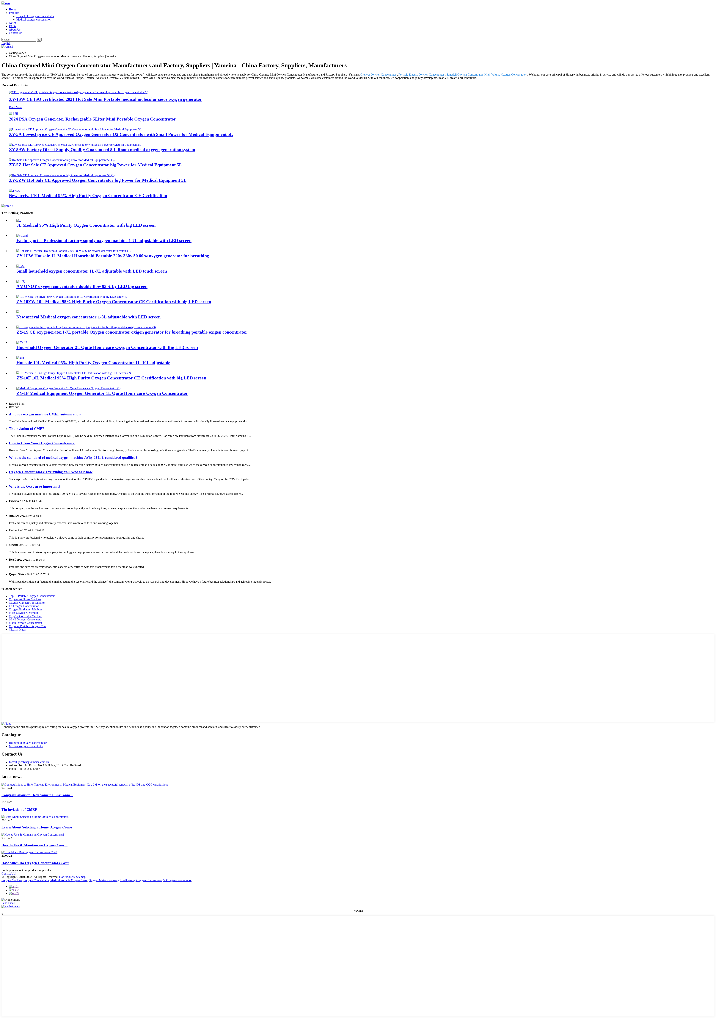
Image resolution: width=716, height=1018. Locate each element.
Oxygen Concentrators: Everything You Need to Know (50, 472)
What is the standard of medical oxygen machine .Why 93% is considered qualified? (73, 457)
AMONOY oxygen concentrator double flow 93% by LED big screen (81, 286)
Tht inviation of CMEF (27, 429)
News (12, 22)
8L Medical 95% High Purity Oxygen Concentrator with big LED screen (86, 225)
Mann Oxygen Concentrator (25, 622)
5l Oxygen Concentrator (177, 880)
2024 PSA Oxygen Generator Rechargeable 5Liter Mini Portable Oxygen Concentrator (92, 119)
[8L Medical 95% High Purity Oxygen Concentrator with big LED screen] (18, 220)
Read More (15, 107)
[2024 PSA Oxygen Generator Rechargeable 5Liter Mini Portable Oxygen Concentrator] (13, 113)
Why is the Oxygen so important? (34, 486)
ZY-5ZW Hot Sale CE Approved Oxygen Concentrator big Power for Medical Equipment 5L (97, 180)
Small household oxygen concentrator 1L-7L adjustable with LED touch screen (91, 271)
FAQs (12, 26)
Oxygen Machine (11, 880)
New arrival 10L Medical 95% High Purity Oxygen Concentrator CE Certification (88, 195)
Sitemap (81, 876)
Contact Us (15, 33)
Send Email (8, 903)
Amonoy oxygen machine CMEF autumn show (45, 414)
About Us (15, 29)
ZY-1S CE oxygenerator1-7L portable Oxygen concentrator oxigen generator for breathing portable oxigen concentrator (131, 332)
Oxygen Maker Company (104, 880)
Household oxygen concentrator (35, 16)
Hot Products (67, 876)
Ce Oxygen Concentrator (24, 606)
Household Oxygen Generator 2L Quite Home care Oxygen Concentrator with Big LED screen (107, 347)
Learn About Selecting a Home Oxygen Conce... (38, 827)
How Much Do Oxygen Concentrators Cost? (35, 863)
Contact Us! (8, 873)
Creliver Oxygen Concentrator (378, 74)
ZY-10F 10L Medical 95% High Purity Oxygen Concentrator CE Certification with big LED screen (111, 378)
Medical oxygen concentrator (33, 19)
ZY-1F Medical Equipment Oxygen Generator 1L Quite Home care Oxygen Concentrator (102, 393)
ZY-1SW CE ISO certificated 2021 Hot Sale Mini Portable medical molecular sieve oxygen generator (105, 99)
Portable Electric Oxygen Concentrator (421, 74)
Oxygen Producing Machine (25, 609)
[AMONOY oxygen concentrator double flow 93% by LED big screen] (20, 281)
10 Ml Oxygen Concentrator (25, 619)
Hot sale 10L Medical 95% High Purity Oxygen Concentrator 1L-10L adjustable (93, 362)
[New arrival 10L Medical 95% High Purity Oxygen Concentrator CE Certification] (14, 190)
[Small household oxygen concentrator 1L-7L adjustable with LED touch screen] (20, 266)
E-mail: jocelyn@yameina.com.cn (29, 762)
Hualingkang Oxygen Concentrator (141, 880)
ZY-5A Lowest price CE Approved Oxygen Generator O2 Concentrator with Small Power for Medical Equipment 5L (121, 134)
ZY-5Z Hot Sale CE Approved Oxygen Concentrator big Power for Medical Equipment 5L (95, 164)
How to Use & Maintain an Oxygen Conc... (34, 845)
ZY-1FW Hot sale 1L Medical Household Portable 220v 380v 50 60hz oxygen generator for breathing (112, 255)
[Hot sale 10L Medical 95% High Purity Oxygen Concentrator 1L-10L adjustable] (20, 357)
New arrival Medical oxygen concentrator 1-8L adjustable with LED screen (88, 317)
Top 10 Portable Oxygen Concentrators (32, 596)
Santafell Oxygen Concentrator (464, 74)
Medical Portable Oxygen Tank (68, 880)
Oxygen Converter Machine (25, 616)
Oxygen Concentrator (36, 880)
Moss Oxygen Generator (23, 612)
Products (14, 12)
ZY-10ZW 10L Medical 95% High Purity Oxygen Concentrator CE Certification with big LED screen (113, 301)
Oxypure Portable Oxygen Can (27, 626)
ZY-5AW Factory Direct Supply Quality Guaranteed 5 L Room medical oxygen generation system (102, 149)
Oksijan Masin (17, 629)
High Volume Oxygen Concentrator (505, 74)
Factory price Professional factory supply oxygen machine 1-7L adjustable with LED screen (103, 240)
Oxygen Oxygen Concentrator (27, 602)
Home (12, 9)
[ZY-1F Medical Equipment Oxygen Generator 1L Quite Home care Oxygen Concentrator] (68, 388)
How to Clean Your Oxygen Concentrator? (42, 443)
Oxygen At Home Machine (25, 599)
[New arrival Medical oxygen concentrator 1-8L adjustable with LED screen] (18, 312)
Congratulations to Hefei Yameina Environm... (37, 795)
